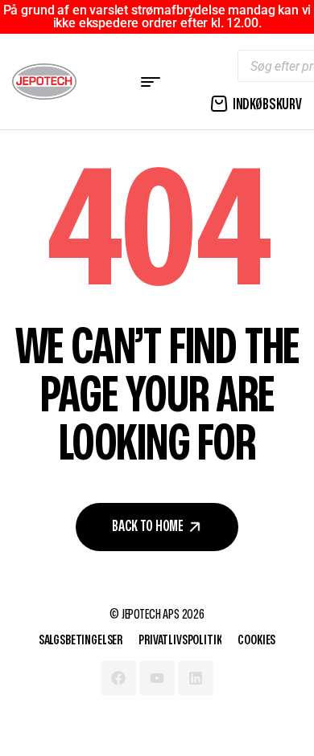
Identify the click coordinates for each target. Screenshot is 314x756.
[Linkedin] (195, 678)
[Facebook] (118, 678)
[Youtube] (157, 678)
